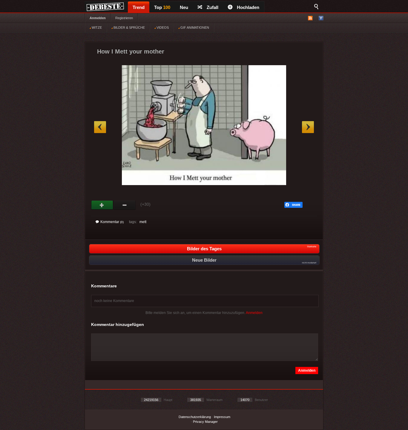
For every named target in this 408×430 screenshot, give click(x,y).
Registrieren (124, 18)
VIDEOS (162, 27)
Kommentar (112, 222)
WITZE (96, 27)
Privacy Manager (205, 421)
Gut (102, 205)
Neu (184, 7)
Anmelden (98, 18)
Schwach (124, 205)
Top (162, 7)
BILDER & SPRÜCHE (129, 27)
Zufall (212, 7)
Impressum (222, 417)
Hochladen (248, 7)
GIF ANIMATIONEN (194, 27)
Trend (139, 7)
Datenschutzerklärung (195, 417)
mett (142, 222)
